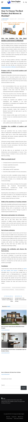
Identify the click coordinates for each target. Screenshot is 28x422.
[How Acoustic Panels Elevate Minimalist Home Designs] (14, 317)
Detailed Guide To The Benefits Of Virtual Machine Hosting (20, 299)
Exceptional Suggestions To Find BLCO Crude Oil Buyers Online (7, 299)
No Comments (21, 18)
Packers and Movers (19, 289)
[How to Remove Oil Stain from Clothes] (14, 363)
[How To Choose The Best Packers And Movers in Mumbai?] (14, 28)
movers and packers (6, 287)
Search (3, 385)
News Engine (5, 18)
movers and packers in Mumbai (8, 67)
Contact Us (14, 416)
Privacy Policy (9, 418)
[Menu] (2, 2)
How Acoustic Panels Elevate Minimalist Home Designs (12, 327)
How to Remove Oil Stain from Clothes (11, 372)
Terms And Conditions (18, 418)
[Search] (26, 2)
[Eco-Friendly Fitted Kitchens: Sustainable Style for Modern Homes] (14, 340)
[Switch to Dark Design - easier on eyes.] (24, 2)
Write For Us (20, 416)
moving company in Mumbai (8, 289)
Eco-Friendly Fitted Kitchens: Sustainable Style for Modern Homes (13, 350)
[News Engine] (14, 2)
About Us (8, 416)
